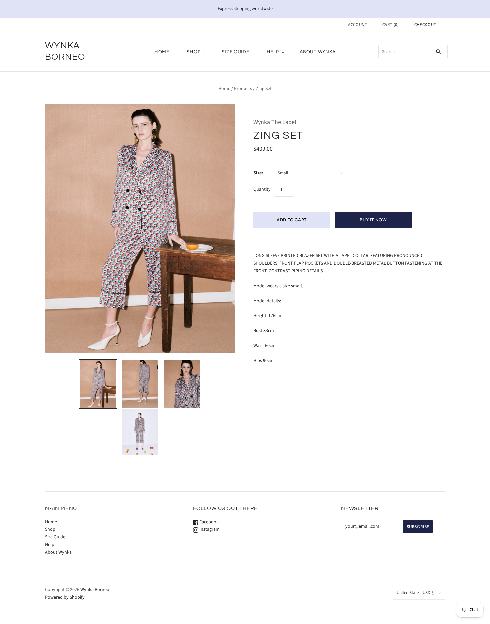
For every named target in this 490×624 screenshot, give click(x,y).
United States (416, 593)
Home (161, 52)
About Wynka (318, 52)
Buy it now (373, 219)
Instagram (209, 529)
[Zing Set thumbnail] (98, 383)
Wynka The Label (274, 122)
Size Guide (235, 52)
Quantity (262, 189)
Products (243, 88)
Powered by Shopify (65, 597)
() (390, 25)
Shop (194, 52)
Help (273, 52)
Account (357, 25)
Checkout (425, 25)
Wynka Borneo (94, 589)
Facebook (208, 522)
